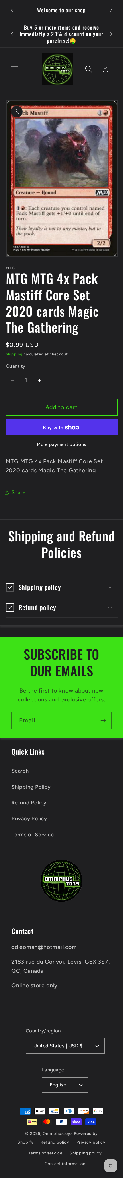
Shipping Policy (31, 787)
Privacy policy (91, 1142)
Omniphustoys (58, 1133)
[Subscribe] (103, 720)
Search (20, 771)
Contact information (65, 1163)
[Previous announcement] (12, 10)
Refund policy (55, 1142)
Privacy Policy (29, 818)
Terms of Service (32, 834)
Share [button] (18, 492)
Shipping (14, 354)
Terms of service (45, 1153)
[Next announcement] (111, 10)
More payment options (61, 444)
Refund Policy (29, 803)
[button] (15, 69)
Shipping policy (86, 1153)
